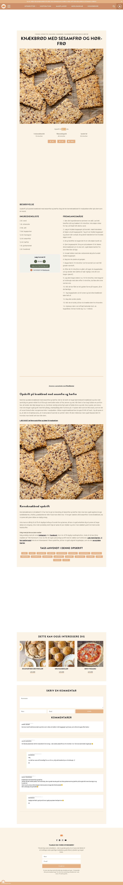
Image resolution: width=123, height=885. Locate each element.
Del (53, 141)
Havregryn (96, 553)
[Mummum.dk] (61, 835)
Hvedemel (73, 553)
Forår (99, 556)
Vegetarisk (80, 556)
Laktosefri (59, 556)
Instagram (42, 535)
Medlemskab (77, 6)
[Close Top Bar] (122, 1)
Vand (24, 553)
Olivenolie (36, 556)
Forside (37, 34)
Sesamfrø (41, 553)
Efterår (90, 556)
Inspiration (45, 6)
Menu (8, 6)
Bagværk (52, 34)
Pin (62, 141)
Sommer (57, 560)
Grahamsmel (84, 553)
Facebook (53, 535)
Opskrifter (30, 6)
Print (72, 141)
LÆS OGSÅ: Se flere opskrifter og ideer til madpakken (39, 421)
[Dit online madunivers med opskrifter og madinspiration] (3, 6)
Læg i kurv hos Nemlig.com (40, 266)
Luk (120, 842)
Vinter (66, 560)
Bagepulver (62, 553)
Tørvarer (25, 556)
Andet (32, 553)
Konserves (47, 556)
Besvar (100, 723)
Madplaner (61, 6)
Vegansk (69, 556)
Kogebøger (93, 6)
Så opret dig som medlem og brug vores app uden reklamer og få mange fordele (61, 1)
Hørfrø (51, 553)
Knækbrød (59, 34)
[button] (3, 882)
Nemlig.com (46, 270)
